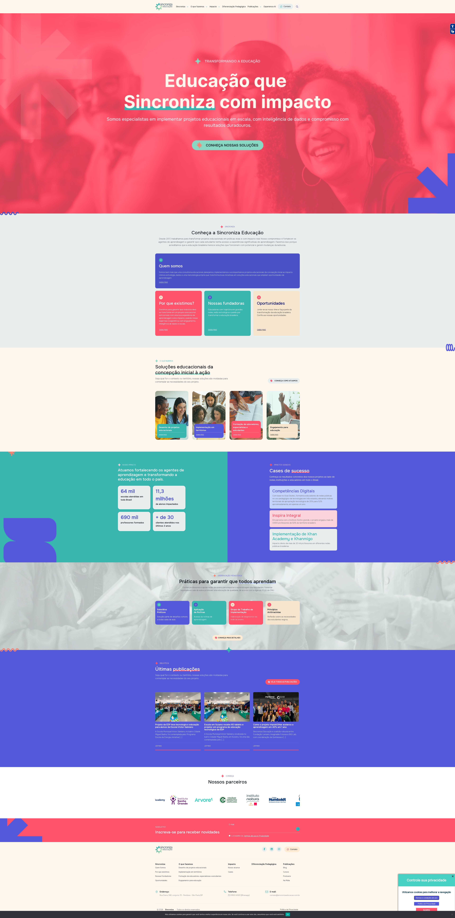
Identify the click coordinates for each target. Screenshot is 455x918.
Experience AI (270, 6)
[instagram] (279, 849)
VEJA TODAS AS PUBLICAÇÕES (284, 682)
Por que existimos (162, 872)
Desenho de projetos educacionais (192, 868)
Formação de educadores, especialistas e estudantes (200, 876)
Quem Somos (160, 868)
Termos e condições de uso (426, 898)
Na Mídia (286, 880)
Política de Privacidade (426, 904)
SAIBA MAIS (163, 282)
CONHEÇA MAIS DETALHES (229, 638)
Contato (287, 6)
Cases (230, 872)
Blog (285, 868)
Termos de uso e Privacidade (256, 836)
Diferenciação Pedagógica (234, 6)
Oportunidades (161, 880)
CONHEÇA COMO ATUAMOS (285, 381)
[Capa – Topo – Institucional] (227, 113)
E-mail (231, 824)
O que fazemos (197, 6)
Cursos (286, 872)
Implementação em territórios (190, 872)
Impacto (213, 6)
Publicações (253, 6)
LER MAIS (158, 746)
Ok (288, 914)
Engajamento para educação (190, 880)
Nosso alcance (234, 868)
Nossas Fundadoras (163, 876)
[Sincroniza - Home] (163, 849)
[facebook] (264, 849)
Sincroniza (180, 6)
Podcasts (287, 876)
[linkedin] (271, 849)
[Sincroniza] (163, 6)
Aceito (426, 910)
